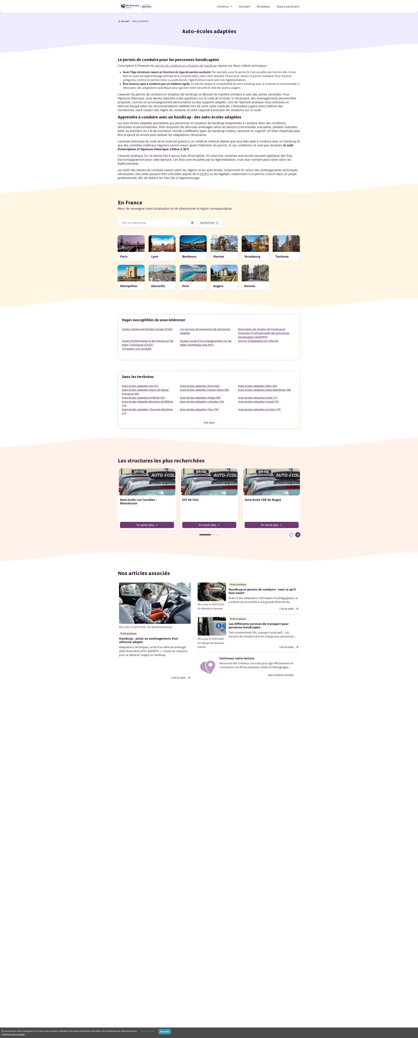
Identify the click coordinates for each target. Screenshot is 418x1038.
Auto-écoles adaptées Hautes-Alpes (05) (204, 390)
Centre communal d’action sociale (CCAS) (147, 329)
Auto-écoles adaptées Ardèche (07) (143, 398)
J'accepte (164, 1031)
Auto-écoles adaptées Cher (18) (199, 409)
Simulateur (263, 6)
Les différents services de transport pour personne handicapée (259, 625)
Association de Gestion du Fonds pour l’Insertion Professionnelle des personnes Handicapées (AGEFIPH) (263, 333)
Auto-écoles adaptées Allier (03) (257, 386)
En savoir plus (147, 1030)
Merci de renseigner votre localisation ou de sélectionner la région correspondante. (175, 208)
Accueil (125, 21)
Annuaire (244, 6)
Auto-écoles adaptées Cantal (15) (258, 401)
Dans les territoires (138, 377)
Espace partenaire (288, 6)
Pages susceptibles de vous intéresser (153, 320)
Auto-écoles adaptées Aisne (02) (199, 386)
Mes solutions (140, 21)
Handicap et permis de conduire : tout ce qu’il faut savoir (262, 591)
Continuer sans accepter (13, 1034)
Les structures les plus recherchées (161, 461)
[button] (131, 248)
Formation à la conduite (136, 349)
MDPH (204, 174)
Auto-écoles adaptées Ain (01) (140, 386)
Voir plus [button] (209, 422)
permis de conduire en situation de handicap (186, 66)
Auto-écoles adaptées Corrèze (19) (259, 409)
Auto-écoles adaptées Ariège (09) (200, 398)
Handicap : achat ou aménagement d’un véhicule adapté (148, 640)
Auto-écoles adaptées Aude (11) (257, 398)
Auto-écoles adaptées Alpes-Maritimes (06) (264, 390)
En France (130, 203)
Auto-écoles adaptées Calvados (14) (202, 401)
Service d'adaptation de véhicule (258, 341)
